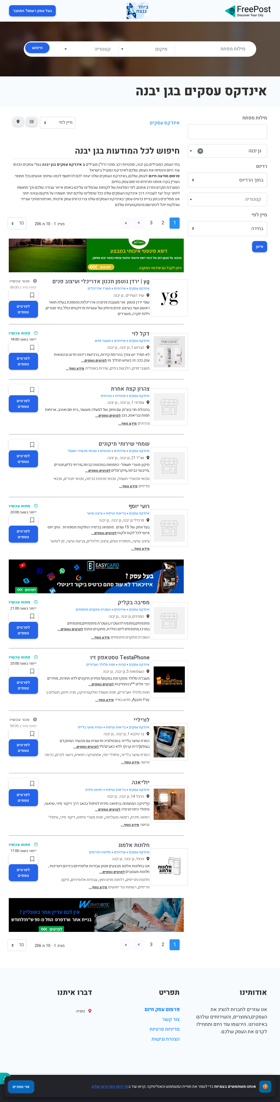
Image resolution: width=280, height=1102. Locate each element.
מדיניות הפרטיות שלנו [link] (110, 1086)
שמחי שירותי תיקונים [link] (124, 444)
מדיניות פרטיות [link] (165, 1029)
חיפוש (37, 48)
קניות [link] (122, 664)
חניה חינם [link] (69, 692)
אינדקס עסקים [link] (165, 123)
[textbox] (146, 49)
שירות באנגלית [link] (96, 368)
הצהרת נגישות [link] (165, 1039)
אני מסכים (21, 1087)
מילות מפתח (254, 118)
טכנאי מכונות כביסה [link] (101, 479)
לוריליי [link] (141, 720)
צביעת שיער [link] (75, 541)
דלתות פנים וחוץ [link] (111, 880)
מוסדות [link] (120, 395)
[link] (247, 10)
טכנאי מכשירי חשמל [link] (82, 450)
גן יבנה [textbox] (230, 150)
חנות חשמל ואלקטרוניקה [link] (97, 692)
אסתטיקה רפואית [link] (88, 755)
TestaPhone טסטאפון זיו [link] (120, 658)
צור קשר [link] (171, 1019)
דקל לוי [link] (141, 334)
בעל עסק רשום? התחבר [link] (32, 11)
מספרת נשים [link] (120, 541)
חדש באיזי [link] (122, 700)
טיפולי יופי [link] (111, 755)
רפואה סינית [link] (94, 789)
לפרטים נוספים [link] (23, 309)
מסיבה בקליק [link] (134, 602)
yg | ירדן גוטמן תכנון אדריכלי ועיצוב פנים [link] (101, 281)
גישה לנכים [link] (64, 755)
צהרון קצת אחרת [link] (130, 389)
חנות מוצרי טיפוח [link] (90, 817)
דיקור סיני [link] (67, 817)
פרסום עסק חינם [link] (162, 1009)
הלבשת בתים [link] (120, 368)
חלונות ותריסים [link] (100, 852)
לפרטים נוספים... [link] (94, 360)
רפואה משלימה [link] (117, 817)
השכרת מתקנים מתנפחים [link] (93, 609)
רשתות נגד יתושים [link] (122, 887)
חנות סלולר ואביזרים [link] (100, 664)
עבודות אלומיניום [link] (84, 880)
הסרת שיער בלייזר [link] (90, 727)
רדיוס (261, 166)
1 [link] (174, 223)
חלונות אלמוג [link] (134, 845)
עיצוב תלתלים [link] (98, 541)
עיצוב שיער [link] (95, 513)
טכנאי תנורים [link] (74, 479)
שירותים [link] (120, 288)
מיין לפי (259, 215)
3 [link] (151, 223)
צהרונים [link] (106, 395)
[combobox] (146, 49)
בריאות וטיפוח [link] (116, 513)
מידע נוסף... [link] (75, 368)
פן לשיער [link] (57, 541)
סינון (259, 247)
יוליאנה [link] (141, 782)
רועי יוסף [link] (139, 506)
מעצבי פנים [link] (103, 340)
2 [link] (163, 223)
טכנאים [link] (105, 450)
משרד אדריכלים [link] (99, 288)
